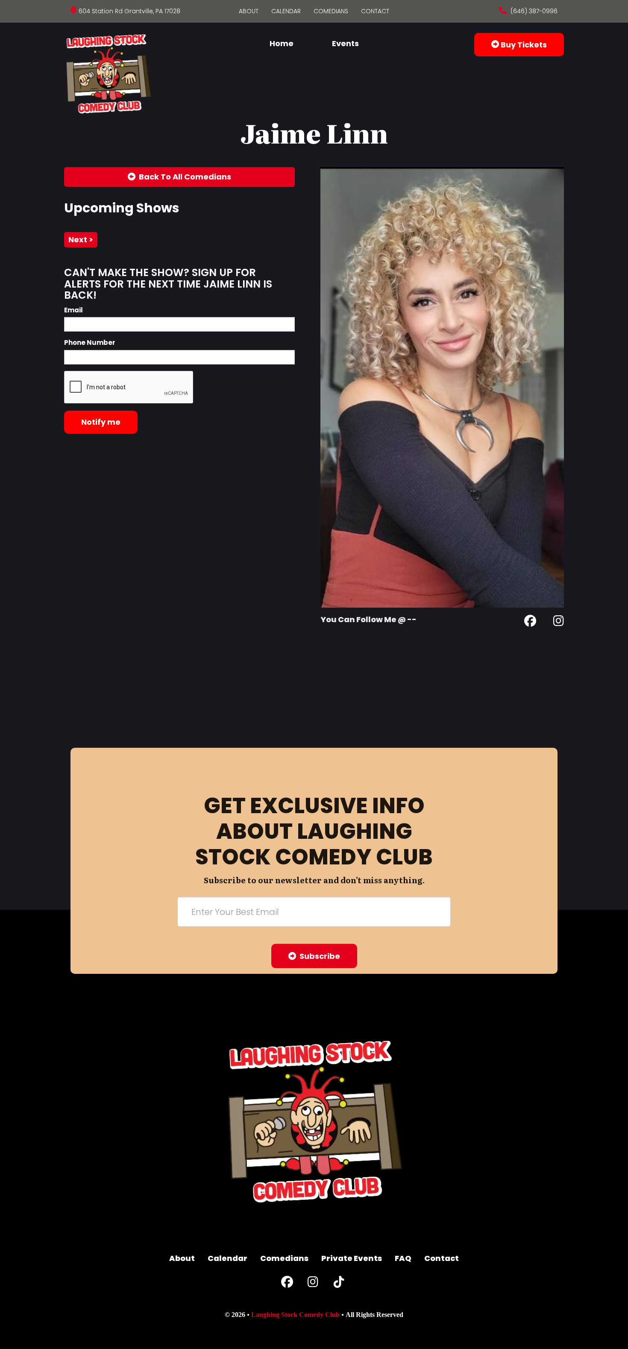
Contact (375, 11)
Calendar (286, 11)
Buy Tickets (523, 44)
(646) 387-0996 (533, 11)
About (248, 11)
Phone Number (89, 342)
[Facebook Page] (530, 622)
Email (73, 310)
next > (80, 239)
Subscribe (318, 956)
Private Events (351, 1258)
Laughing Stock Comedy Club (295, 1314)
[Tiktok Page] (339, 1283)
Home (281, 43)
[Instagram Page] (558, 622)
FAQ (403, 1258)
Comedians (331, 11)
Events (345, 43)
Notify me (100, 422)
